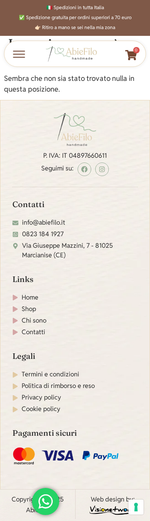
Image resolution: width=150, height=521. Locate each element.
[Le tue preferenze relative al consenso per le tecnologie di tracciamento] (136, 507)
